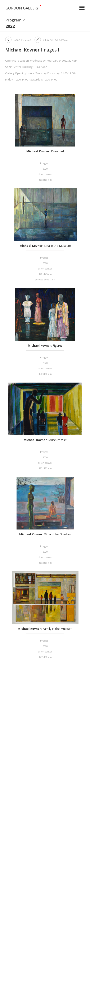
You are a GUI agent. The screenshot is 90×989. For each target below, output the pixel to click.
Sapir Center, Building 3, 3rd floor (26, 67)
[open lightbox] (45, 120)
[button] (82, 8)
